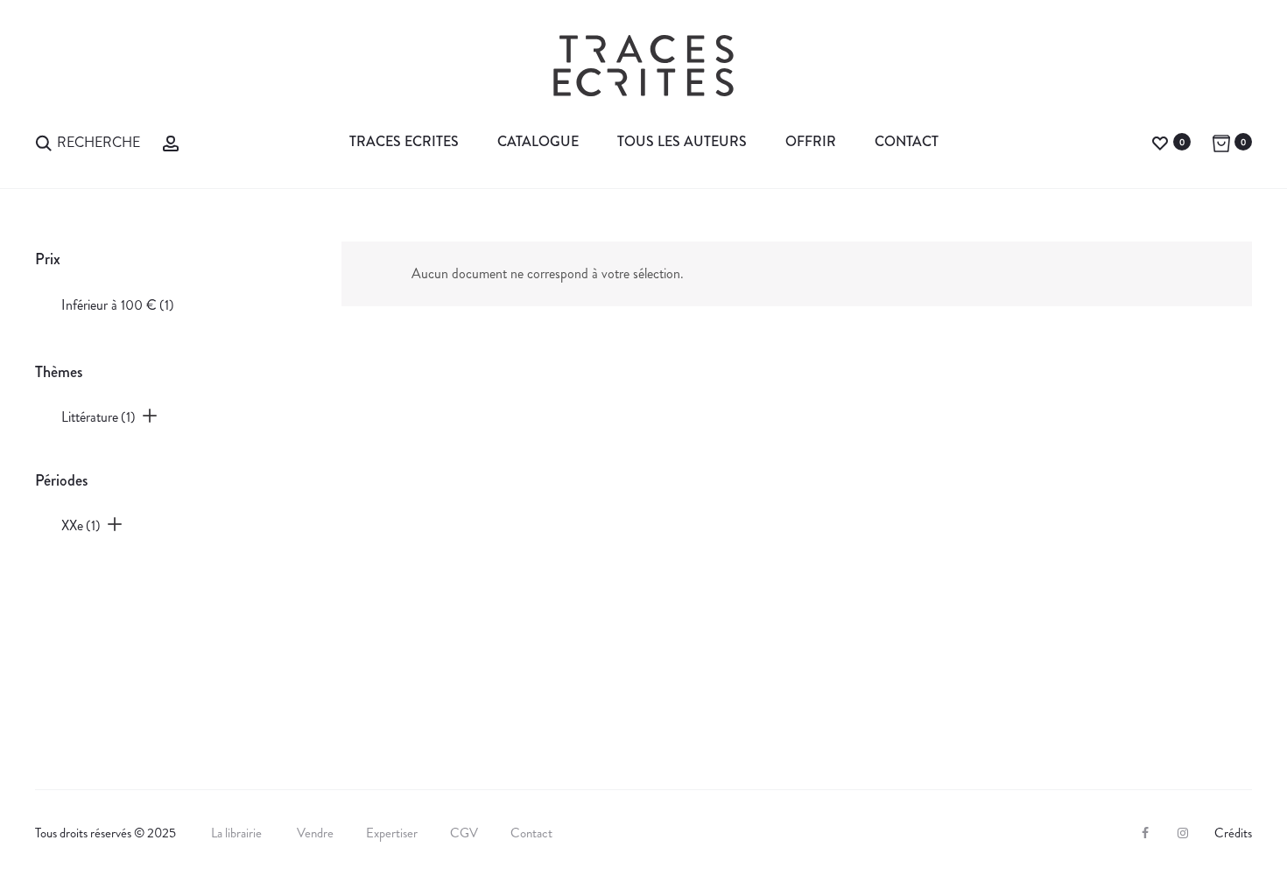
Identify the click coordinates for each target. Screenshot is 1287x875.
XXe (81, 525)
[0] (1160, 141)
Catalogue (538, 141)
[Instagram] (1183, 833)
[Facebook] (1145, 833)
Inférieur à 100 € (117, 305)
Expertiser (392, 833)
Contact (907, 141)
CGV (464, 833)
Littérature (98, 417)
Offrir (810, 141)
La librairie (237, 833)
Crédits (1233, 833)
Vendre (315, 833)
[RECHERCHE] (44, 141)
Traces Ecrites (404, 141)
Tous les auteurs (682, 141)
